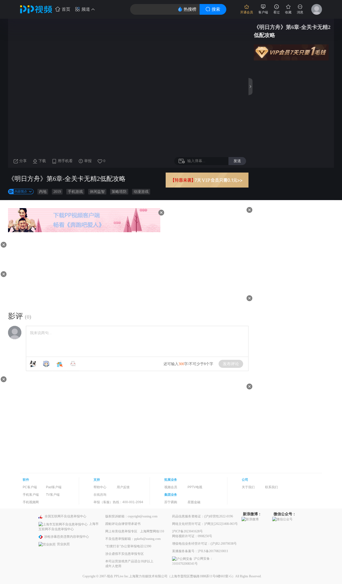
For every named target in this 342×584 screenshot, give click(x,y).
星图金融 (194, 502)
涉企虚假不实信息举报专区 (124, 554)
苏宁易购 (170, 502)
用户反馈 (123, 487)
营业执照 (63, 544)
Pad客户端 (53, 487)
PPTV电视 (195, 487)
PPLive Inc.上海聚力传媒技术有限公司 (141, 576)
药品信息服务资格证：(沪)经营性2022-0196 (202, 516)
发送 (237, 161)
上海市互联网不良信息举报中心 (68, 526)
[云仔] (73, 364)
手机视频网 (31, 502)
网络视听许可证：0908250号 (192, 536)
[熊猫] (33, 364)
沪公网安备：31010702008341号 (192, 561)
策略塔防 (119, 192)
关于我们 (248, 487)
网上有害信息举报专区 (121, 531)
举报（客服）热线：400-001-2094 (118, 502)
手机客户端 (31, 495)
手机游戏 (75, 192)
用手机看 (65, 161)
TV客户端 (53, 495)
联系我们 (271, 487)
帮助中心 (100, 487)
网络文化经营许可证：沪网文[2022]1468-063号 (205, 524)
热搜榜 (190, 9)
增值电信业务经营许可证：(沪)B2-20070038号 (204, 543)
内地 (42, 192)
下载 (42, 161)
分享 (23, 161)
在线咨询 (100, 495)
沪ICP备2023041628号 (187, 531)
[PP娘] (46, 364)
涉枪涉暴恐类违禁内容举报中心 (66, 537)
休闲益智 (97, 192)
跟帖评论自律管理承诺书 (123, 524)
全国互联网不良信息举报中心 (65, 516)
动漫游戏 (141, 192)
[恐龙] (59, 364)
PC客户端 (30, 487)
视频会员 (170, 487)
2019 (57, 192)
